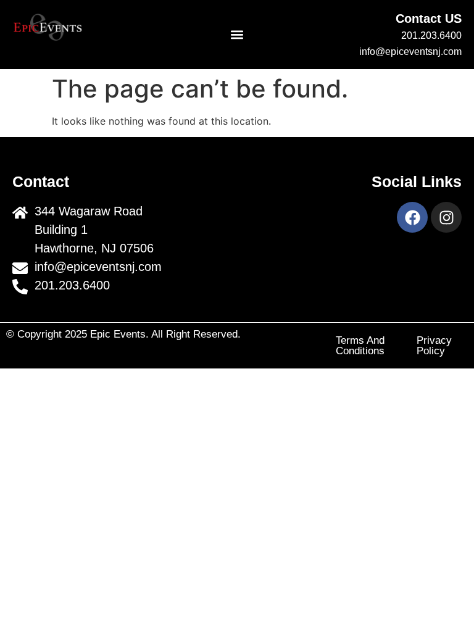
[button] (237, 35)
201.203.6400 (431, 35)
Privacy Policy (434, 346)
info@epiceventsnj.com (410, 51)
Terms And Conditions (360, 346)
